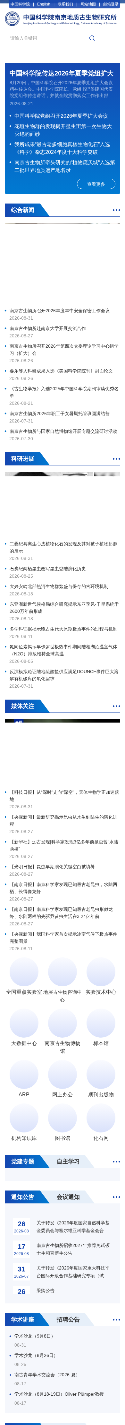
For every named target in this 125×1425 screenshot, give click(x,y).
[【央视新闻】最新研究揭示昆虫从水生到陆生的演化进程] (62, 752)
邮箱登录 (111, 4)
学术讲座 (22, 1319)
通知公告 (22, 1197)
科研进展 (22, 458)
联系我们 (65, 4)
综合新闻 (22, 210)
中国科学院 (20, 4)
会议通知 (68, 1197)
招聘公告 (68, 1319)
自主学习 (68, 1161)
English (43, 4)
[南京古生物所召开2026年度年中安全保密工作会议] (62, 263)
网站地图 (88, 4)
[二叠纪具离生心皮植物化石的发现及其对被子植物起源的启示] (62, 504)
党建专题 (22, 1161)
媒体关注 (22, 706)
